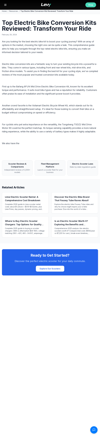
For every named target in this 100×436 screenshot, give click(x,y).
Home (4, 11)
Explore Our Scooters (50, 268)
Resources (13, 11)
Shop (90, 5)
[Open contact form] (94, 430)
